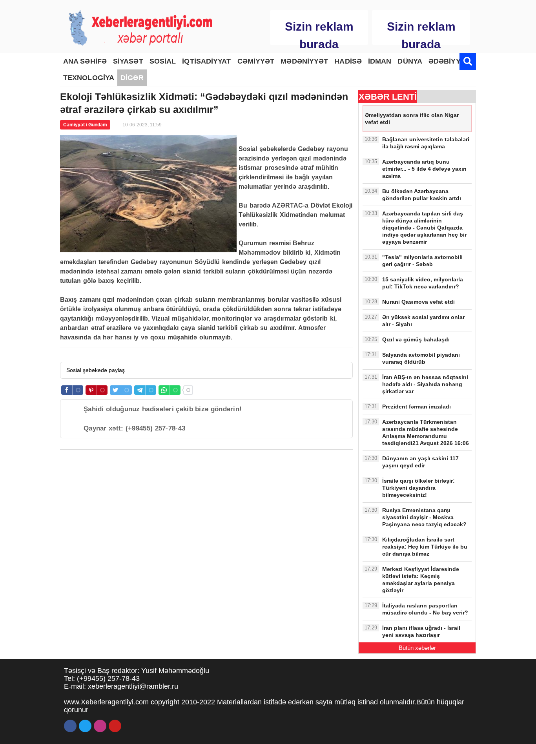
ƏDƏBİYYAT (448, 61)
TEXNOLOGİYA (88, 78)
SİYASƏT (128, 61)
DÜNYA (409, 61)
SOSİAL (162, 61)
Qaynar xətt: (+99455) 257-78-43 (134, 428)
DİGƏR (132, 78)
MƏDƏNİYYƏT (304, 61)
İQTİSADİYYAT (206, 61)
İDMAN (380, 61)
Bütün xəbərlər (417, 647)
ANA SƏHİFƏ (85, 61)
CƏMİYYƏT (256, 61)
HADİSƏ (348, 61)
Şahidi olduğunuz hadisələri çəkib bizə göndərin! (163, 409)
